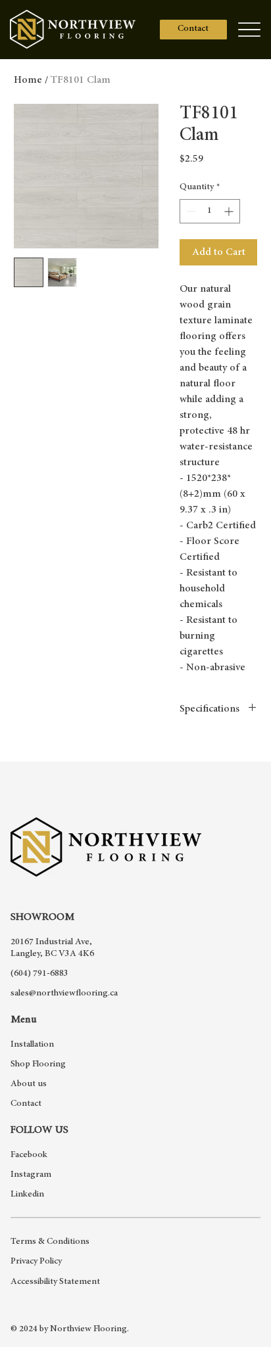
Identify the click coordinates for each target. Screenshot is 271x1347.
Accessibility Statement (55, 1282)
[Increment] (230, 211)
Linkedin (27, 1194)
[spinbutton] (210, 211)
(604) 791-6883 (39, 973)
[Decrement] (190, 211)
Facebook (29, 1155)
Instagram (31, 1174)
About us (29, 1084)
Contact (26, 1103)
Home (28, 80)
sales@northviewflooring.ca (64, 993)
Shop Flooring (38, 1064)
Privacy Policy (36, 1261)
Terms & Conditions (50, 1241)
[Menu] (249, 29)
